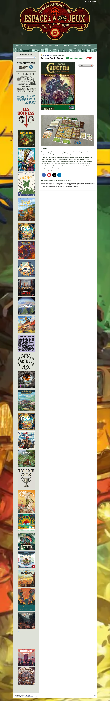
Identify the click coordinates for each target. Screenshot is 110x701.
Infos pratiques (46, 45)
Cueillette (75, 45)
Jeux (51, 55)
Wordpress (23, 696)
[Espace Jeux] (54, 20)
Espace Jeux (46, 55)
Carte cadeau (86, 45)
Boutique (18, 45)
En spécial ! (66, 45)
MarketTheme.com (33, 696)
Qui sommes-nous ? (31, 45)
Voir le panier (91, 1)
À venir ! (56, 45)
